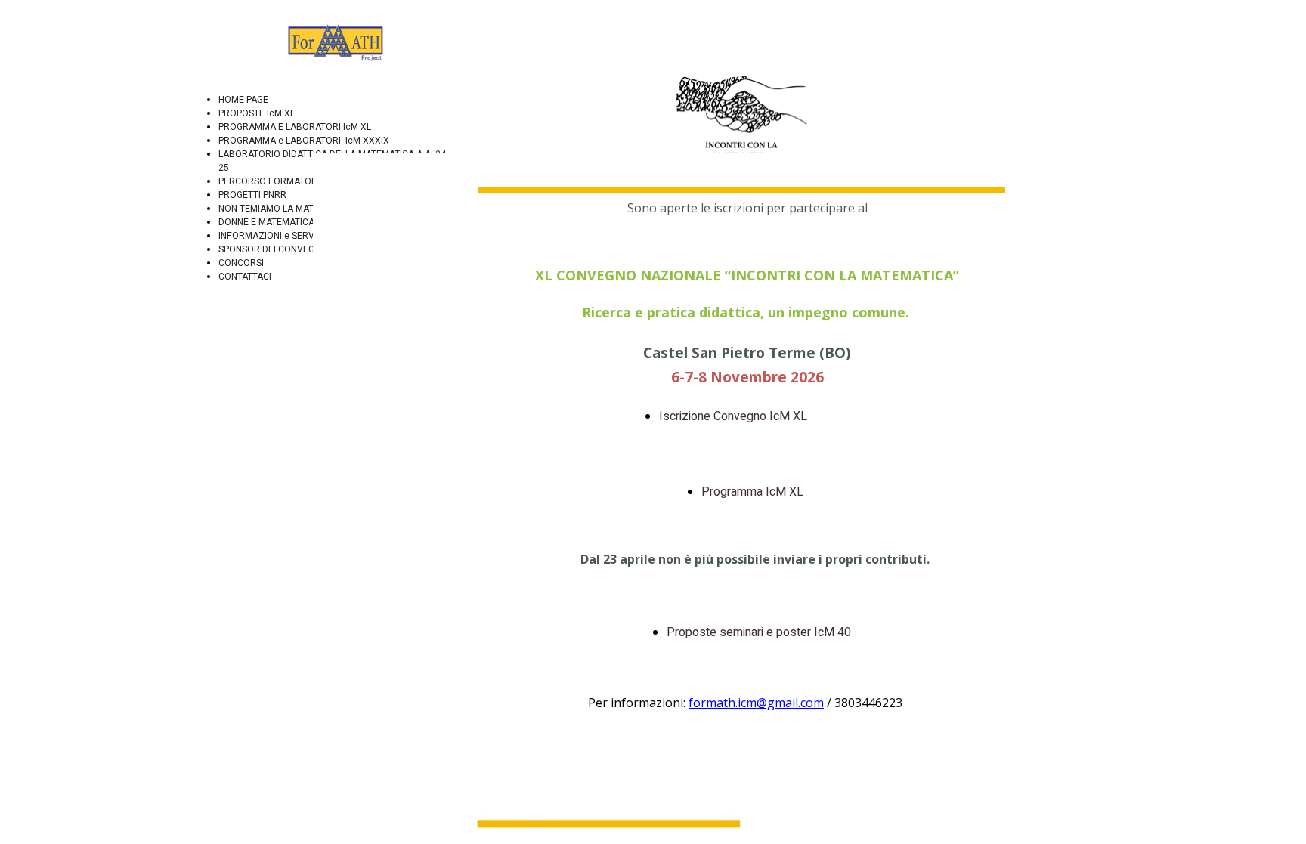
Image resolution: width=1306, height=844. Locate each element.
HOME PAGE (243, 100)
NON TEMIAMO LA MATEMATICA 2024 (296, 208)
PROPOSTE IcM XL (256, 113)
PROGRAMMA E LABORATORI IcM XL (294, 127)
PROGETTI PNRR (252, 195)
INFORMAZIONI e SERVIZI (271, 236)
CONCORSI (241, 263)
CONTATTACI (244, 276)
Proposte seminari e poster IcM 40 (760, 632)
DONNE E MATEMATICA (266, 222)
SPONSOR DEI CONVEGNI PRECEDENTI (298, 249)
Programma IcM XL (752, 492)
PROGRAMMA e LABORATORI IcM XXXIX (303, 140)
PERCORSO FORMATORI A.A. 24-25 (291, 181)
